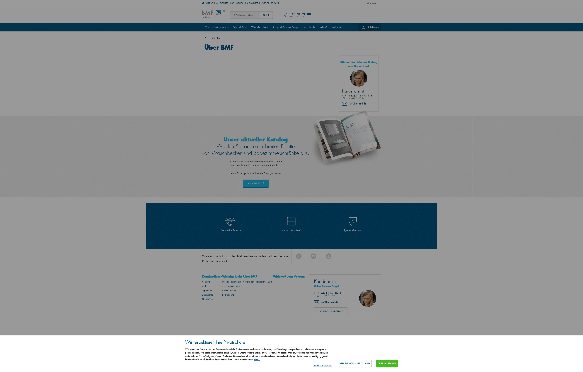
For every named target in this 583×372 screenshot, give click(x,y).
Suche (266, 15)
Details (257, 359)
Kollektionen (373, 27)
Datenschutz (207, 294)
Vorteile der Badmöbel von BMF (257, 281)
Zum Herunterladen (231, 286)
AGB (204, 286)
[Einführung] (205, 38)
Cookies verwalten (322, 365)
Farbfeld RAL (228, 294)
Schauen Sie (254, 183)
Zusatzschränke (239, 27)
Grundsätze (207, 299)
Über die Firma (212, 3)
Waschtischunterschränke (216, 27)
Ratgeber (224, 3)
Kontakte (275, 3)
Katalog (240, 3)
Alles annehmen (387, 363)
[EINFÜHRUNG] (203, 3)
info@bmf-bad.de (357, 103)
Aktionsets (337, 27)
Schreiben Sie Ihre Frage (331, 311)
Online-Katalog (229, 290)
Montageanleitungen (231, 281)
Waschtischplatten (259, 27)
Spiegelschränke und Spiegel (286, 27)
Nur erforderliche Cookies (354, 363)
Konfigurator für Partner (257, 3)
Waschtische (309, 27)
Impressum (207, 290)
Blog (232, 3)
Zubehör (324, 27)
